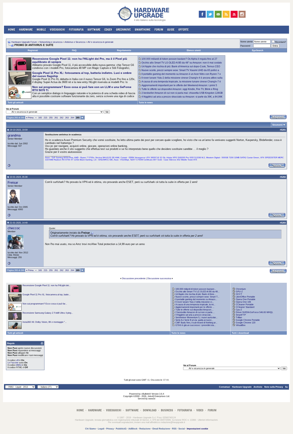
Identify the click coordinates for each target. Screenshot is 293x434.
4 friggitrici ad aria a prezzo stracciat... (193, 315)
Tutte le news (146, 102)
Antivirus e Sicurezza (75, 42)
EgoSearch (257, 50)
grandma (14, 135)
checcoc (14, 228)
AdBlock (132, 428)
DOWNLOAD (149, 410)
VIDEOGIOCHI (57, 29)
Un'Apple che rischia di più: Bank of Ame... (195, 294)
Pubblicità (121, 428)
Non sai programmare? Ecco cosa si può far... (45, 303)
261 (56, 117)
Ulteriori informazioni (207, 420)
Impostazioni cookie (197, 428)
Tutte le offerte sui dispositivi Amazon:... (194, 309)
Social (181, 428)
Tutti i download (240, 333)
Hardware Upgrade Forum (24, 42)
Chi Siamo (90, 428)
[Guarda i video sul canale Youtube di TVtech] (234, 14)
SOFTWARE (94, 29)
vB (17, 360)
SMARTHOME (142, 29)
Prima (29, 117)
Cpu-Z (239, 309)
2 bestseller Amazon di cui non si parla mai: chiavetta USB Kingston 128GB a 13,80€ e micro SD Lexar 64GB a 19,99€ (181, 94)
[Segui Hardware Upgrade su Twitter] (210, 14)
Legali (101, 428)
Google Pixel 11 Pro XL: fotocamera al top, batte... (46, 294)
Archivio (258, 387)
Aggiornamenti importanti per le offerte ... (194, 307)
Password (245, 46)
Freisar (13, 182)
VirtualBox (241, 325)
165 (40, 117)
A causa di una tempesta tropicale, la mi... (195, 304)
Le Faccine (13, 362)
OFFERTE (183, 29)
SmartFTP (241, 315)
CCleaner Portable (245, 304)
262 (61, 117)
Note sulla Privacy (273, 387)
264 (72, 117)
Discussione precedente (134, 278)
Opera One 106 (243, 302)
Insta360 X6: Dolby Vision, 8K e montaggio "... (45, 322)
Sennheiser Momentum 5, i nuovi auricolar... (196, 317)
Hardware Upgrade (242, 387)
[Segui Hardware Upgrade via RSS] (226, 14)
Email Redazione (161, 428)
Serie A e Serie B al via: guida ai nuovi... (194, 320)
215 (45, 117)
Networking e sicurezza (50, 42)
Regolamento (124, 50)
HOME (11, 29)
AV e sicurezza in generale (100, 42)
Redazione (144, 428)
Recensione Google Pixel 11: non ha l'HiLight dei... (47, 285)
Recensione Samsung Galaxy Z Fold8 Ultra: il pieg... (48, 313)
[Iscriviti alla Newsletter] (218, 14)
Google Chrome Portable (248, 320)
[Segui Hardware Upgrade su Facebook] (202, 14)
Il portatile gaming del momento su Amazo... (196, 299)
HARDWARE (26, 29)
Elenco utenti (194, 50)
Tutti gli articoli (15, 102)
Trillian (239, 317)
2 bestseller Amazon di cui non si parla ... (195, 312)
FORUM (158, 29)
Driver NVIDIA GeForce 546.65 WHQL (254, 312)
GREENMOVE (123, 29)
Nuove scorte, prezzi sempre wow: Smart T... (197, 297)
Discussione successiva (159, 278)
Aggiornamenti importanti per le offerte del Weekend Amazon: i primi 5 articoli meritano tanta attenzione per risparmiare (178, 87)
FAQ (74, 50)
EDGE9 (108, 29)
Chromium (241, 289)
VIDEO (199, 410)
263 (67, 117)
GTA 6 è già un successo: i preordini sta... (195, 325)
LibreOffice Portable (245, 297)
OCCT (239, 294)
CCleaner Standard (245, 307)
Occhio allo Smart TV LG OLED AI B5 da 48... (197, 291)
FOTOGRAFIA (76, 29)
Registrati (33, 50)
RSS (174, 428)
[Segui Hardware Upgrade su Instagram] (242, 14)
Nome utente (246, 41)
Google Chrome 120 (245, 322)
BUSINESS (167, 410)
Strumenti (277, 125)
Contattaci (224, 387)
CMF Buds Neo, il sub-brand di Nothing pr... (196, 322)
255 (51, 117)
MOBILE (41, 29)
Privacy (110, 428)
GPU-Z (239, 291)
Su (286, 387)
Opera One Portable (245, 299)
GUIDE (170, 29)
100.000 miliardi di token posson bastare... (195, 289)
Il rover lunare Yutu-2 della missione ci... (194, 302)
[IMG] (19, 365)
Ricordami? (280, 42)
